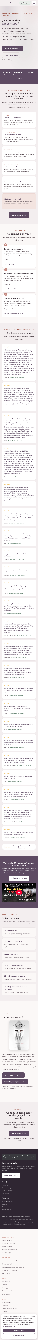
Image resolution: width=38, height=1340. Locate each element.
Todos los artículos (7, 1264)
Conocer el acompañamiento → (14, 313)
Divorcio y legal (6, 1253)
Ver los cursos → (19, 289)
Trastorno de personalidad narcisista (13, 1267)
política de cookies (9, 1326)
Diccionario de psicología (9, 1270)
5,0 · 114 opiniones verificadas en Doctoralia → (18, 847)
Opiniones (5, 1305)
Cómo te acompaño (7, 1188)
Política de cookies (25, 1216)
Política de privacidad (14, 1216)
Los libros (4, 1204)
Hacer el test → (9, 264)
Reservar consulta (11, 55)
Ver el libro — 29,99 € (13, 1075)
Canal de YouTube (7, 1190)
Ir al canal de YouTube (19, 878)
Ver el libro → (8, 289)
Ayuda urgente (25, 3)
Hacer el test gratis (12, 48)
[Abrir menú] (34, 3)
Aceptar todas (19, 1330)
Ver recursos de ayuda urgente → (24, 1157)
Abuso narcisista (7, 1240)
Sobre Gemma (6, 1294)
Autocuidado (6, 1273)
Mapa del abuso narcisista (10, 1261)
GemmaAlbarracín (9, 3)
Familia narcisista (7, 1246)
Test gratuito (5, 1193)
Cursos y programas (8, 1288)
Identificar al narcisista (8, 1243)
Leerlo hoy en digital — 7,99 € (15, 1082)
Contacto (5, 1311)
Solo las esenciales (19, 1335)
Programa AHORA (7, 1201)
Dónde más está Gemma (9, 1308)
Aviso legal (5, 1216)
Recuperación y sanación (9, 1249)
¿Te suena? (5, 1185)
